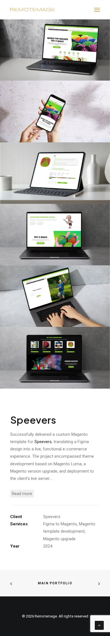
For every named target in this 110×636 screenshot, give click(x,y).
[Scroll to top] (99, 625)
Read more (22, 493)
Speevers (43, 441)
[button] (97, 9)
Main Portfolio (55, 583)
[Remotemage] (32, 10)
